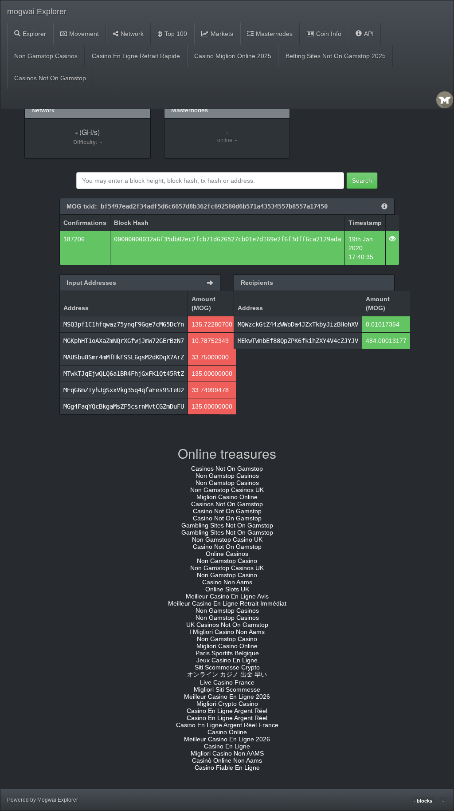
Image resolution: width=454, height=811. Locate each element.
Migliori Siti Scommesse (227, 689)
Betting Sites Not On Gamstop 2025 (336, 55)
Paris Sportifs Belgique (227, 653)
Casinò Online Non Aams (227, 760)
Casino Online (227, 732)
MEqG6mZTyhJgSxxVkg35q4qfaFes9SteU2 (123, 390)
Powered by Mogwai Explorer (42, 800)
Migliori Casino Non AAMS (227, 753)
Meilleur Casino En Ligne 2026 (227, 696)
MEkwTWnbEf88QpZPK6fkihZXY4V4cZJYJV (298, 340)
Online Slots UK (227, 589)
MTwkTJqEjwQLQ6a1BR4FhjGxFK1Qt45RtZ (123, 373)
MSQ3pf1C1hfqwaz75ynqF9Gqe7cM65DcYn (123, 324)
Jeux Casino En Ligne (227, 660)
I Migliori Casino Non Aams (227, 631)
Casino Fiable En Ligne (227, 767)
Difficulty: (86, 142)
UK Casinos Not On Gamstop (227, 624)
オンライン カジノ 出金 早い (227, 674)
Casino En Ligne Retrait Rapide (136, 55)
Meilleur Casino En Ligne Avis (227, 596)
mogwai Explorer (37, 11)
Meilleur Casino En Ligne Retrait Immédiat (227, 603)
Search (362, 180)
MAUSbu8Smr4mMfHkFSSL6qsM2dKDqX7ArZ (123, 357)
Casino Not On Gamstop (227, 511)
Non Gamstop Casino (227, 560)
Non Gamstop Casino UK (227, 539)
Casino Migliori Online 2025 (232, 55)
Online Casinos (227, 553)
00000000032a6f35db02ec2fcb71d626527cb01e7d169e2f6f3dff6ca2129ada (227, 239)
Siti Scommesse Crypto (227, 667)
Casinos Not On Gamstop (50, 78)
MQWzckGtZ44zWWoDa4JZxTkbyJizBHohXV (298, 324)
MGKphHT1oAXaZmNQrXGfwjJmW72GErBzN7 (123, 340)
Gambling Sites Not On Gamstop (227, 525)
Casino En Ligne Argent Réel (227, 710)
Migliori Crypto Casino (227, 703)
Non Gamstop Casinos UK (227, 489)
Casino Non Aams (227, 582)
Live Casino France (227, 682)
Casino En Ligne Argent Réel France (227, 724)
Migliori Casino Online (227, 496)
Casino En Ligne (227, 746)
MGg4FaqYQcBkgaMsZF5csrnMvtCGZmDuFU (123, 406)
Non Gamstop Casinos (46, 55)
